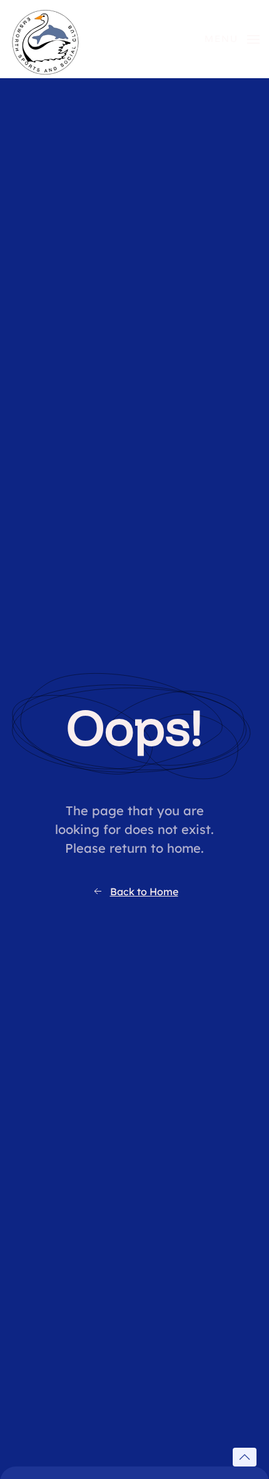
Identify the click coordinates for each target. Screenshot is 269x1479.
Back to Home (144, 891)
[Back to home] (45, 39)
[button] (232, 38)
